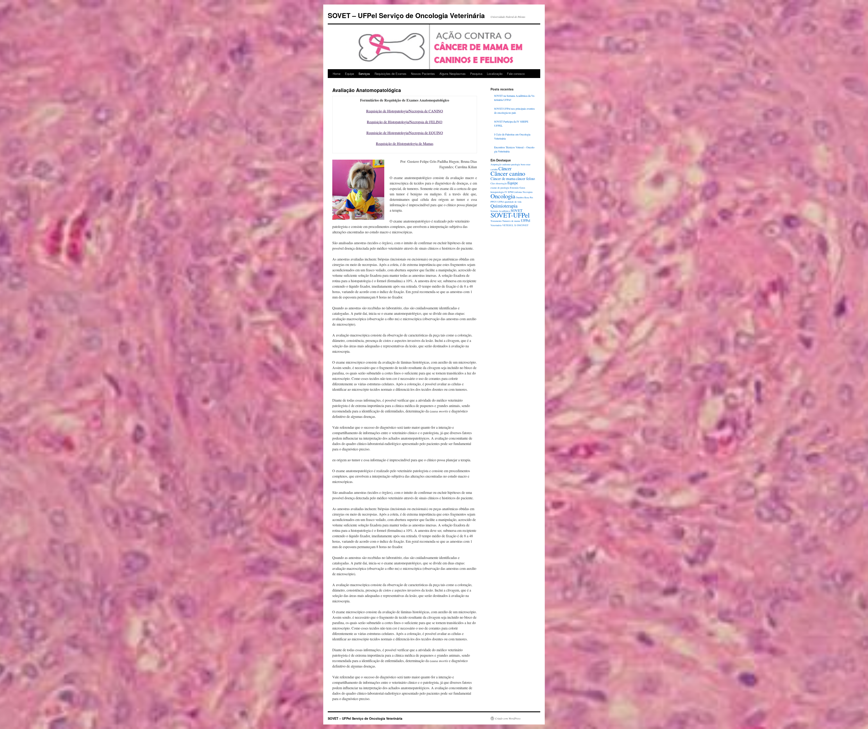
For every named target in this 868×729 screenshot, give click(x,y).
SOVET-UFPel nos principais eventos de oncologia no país (514, 110)
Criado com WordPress (508, 718)
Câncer (505, 168)
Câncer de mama (503, 178)
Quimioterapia (504, 206)
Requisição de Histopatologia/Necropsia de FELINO (404, 121)
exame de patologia (500, 187)
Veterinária (496, 225)
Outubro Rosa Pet (524, 197)
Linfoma (518, 192)
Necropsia (528, 192)
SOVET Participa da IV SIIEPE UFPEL (511, 123)
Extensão (514, 187)
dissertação (501, 183)
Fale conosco (516, 73)
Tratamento (496, 220)
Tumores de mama (511, 220)
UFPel (525, 220)
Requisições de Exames (390, 73)
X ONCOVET (521, 225)
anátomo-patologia (511, 164)
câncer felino (525, 178)
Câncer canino (508, 173)
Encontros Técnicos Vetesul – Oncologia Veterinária (514, 149)
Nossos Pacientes (423, 73)
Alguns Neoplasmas (452, 73)
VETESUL (508, 225)
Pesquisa (476, 73)
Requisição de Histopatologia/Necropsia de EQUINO (404, 132)
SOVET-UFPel (510, 215)
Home (336, 73)
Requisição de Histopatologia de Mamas (404, 143)
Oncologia (503, 196)
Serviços (364, 73)
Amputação (496, 164)
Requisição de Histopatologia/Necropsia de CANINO (404, 111)
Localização (494, 73)
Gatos (522, 187)
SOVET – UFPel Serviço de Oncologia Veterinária (406, 15)
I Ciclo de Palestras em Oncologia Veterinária (512, 136)
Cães (493, 183)
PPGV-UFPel (497, 201)
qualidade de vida (513, 201)
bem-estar (526, 164)
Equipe (349, 73)
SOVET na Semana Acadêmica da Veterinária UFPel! (514, 98)
